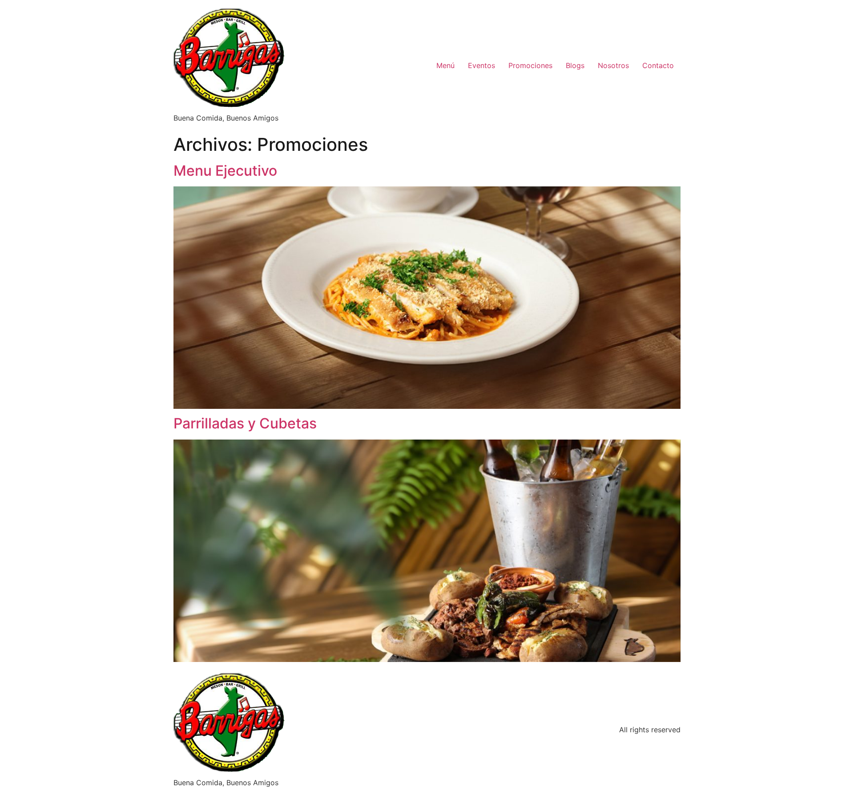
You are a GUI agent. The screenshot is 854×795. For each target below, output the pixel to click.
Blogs (575, 65)
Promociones (530, 65)
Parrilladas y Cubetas (245, 423)
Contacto (658, 65)
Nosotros (613, 65)
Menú (445, 65)
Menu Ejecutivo (225, 170)
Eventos (481, 65)
